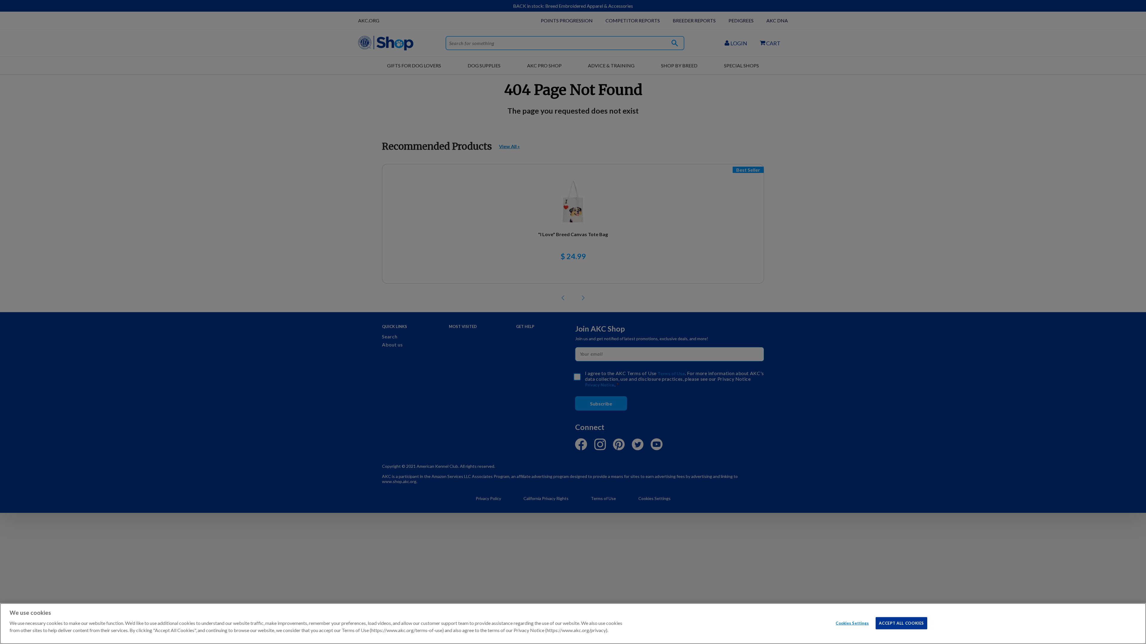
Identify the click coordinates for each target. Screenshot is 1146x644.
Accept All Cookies (901, 622)
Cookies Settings (852, 622)
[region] (573, 623)
